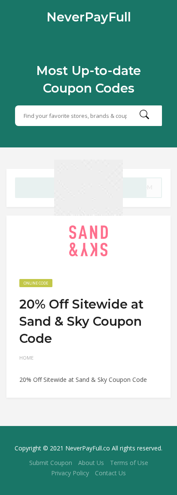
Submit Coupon (50, 463)
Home (26, 357)
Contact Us (110, 473)
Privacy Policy (70, 473)
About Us (91, 463)
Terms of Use (129, 463)
